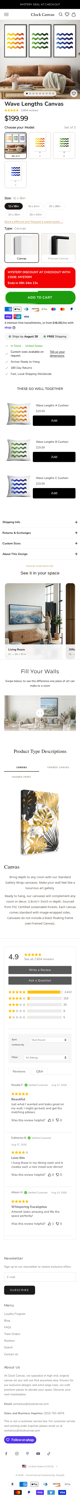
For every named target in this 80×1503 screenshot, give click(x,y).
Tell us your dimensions (57, 354)
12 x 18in (13, 206)
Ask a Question (40, 980)
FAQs (7, 1327)
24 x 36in (14, 214)
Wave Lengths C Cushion (52, 478)
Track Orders (12, 1334)
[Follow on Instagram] (17, 1454)
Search (8, 1347)
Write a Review (40, 970)
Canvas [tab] (21, 767)
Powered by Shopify (52, 1475)
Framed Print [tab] (21, 776)
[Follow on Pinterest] (27, 1454)
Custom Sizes (11, 543)
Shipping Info (11, 522)
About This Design (14, 554)
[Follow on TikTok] (49, 1454)
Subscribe (19, 1290)
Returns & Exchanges (16, 533)
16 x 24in (34, 206)
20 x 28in (55, 206)
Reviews (9, 1341)
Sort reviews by (18, 1042)
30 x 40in (36, 214)
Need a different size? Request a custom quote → (34, 222)
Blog (7, 1320)
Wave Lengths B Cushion (52, 442)
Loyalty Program (14, 1314)
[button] (40, 992)
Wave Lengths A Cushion (52, 405)
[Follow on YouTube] (38, 1454)
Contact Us (11, 1354)
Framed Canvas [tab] (58, 767)
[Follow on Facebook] (6, 1454)
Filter (15, 1057)
